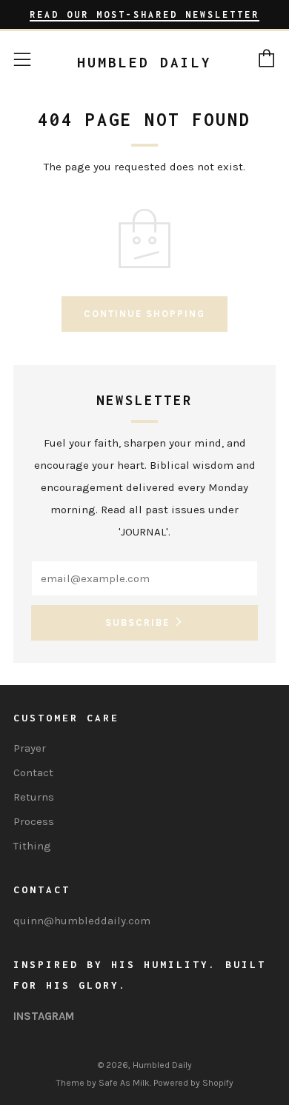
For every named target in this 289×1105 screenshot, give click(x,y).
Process (33, 821)
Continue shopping (144, 313)
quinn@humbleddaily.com (81, 920)
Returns (33, 797)
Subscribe (137, 622)
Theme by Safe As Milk (103, 1083)
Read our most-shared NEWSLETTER (144, 14)
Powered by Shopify (193, 1083)
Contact (33, 772)
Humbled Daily (144, 62)
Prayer (29, 748)
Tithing (32, 845)
